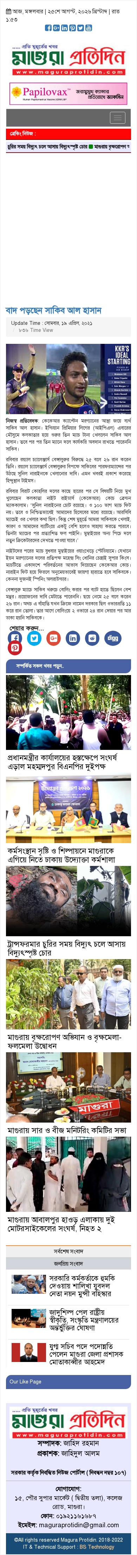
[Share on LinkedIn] (73, 638)
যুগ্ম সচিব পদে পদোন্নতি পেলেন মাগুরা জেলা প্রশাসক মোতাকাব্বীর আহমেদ (86, 1354)
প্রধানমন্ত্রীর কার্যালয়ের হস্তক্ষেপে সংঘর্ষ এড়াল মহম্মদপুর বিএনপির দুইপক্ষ (62, 762)
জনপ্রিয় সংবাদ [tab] (68, 1263)
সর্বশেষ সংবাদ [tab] (68, 1251)
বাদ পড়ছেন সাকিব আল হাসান (54, 310)
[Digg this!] (113, 638)
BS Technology (96, 1547)
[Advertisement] (68, 226)
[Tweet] (34, 638)
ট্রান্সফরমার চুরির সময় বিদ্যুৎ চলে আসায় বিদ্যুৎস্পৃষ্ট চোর (67, 948)
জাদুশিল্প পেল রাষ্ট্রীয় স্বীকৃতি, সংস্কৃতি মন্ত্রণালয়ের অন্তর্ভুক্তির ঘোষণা (84, 1320)
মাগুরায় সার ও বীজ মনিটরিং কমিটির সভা (67, 1130)
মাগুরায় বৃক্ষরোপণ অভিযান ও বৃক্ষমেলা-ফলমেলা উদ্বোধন (65, 1042)
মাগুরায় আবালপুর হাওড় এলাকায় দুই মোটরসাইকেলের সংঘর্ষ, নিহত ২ (61, 1224)
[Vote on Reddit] (92, 638)
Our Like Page (25, 1382)
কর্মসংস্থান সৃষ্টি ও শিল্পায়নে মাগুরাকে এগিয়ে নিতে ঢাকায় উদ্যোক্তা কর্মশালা (61, 855)
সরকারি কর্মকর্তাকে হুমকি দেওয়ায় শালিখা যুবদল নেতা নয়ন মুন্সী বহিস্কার (82, 1286)
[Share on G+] (53, 638)
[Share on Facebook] (15, 638)
